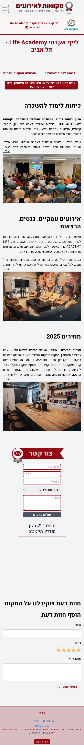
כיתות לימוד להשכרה (59, 73)
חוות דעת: (74, 659)
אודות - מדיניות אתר (42, 721)
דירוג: (77, 642)
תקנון (38, 733)
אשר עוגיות (42, 742)
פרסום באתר (42, 726)
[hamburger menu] (5, 9)
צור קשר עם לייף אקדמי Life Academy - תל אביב (33, 25)
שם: (78, 625)
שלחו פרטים (42, 514)
